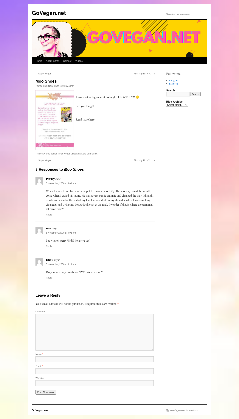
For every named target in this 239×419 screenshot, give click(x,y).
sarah (71, 85)
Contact (67, 60)
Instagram (173, 80)
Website (39, 377)
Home (39, 60)
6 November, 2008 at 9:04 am (61, 183)
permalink (92, 153)
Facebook (173, 83)
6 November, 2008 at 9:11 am (61, 264)
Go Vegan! (65, 153)
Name (39, 354)
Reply (49, 214)
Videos (79, 60)
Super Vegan (43, 73)
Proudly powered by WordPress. (184, 410)
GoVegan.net (49, 13)
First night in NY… (144, 73)
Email (39, 366)
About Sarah (52, 60)
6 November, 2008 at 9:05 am (61, 232)
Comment (41, 311)
